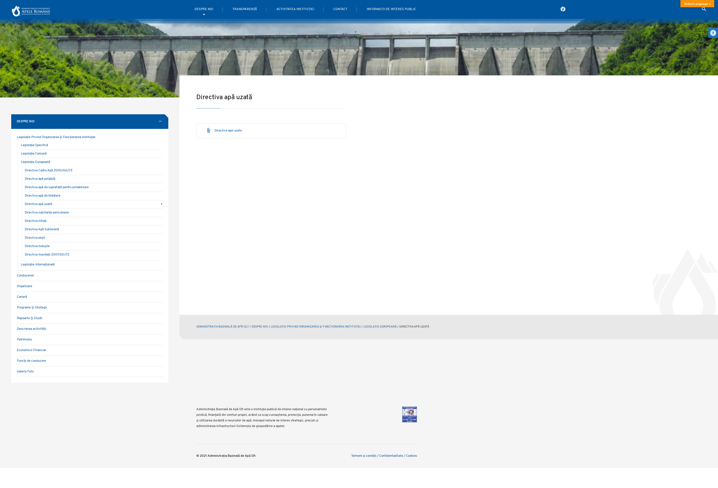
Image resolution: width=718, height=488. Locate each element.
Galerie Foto (25, 372)
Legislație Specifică (34, 145)
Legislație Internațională (38, 265)
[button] (713, 33)
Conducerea (25, 276)
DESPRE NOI (260, 327)
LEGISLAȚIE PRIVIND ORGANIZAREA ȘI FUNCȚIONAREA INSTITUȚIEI (316, 327)
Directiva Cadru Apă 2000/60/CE (49, 171)
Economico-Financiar (31, 350)
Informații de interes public (391, 9)
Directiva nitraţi (36, 221)
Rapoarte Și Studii (29, 318)
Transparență (244, 9)
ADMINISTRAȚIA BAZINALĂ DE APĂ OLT (222, 327)
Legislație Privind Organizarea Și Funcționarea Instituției (56, 137)
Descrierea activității (31, 329)
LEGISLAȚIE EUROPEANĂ (380, 327)
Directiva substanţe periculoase (47, 213)
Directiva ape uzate (228, 131)
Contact (340, 9)
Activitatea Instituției (295, 9)
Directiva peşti (35, 238)
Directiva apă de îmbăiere (42, 196)
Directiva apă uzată (38, 204)
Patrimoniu (24, 340)
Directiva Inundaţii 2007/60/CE (47, 255)
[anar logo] (30, 9)
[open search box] (704, 9)
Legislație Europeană (35, 162)
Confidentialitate (391, 456)
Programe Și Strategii (32, 308)
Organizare (24, 286)
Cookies (411, 456)
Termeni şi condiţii (363, 456)
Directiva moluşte (37, 246)
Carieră (22, 297)
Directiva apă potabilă (40, 179)
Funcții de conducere (31, 361)
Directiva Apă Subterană (42, 229)
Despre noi (203, 9)
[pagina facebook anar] (563, 9)
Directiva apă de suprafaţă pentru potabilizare (57, 187)
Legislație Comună (34, 154)
